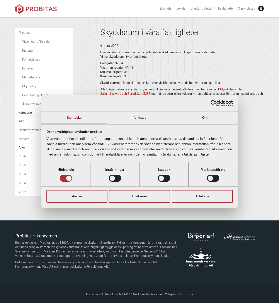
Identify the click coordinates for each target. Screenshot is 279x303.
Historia (27, 50)
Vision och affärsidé (36, 41)
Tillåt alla (202, 196)
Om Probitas (246, 8)
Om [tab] (205, 117)
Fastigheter (226, 8)
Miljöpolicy (29, 86)
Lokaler (182, 8)
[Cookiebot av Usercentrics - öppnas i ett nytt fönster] (214, 103)
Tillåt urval (140, 196)
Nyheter (27, 68)
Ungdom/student (202, 8)
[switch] (115, 178)
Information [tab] (139, 117)
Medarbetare (31, 77)
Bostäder (166, 8)
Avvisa (77, 196)
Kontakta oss (31, 59)
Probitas (25, 32)
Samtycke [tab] (74, 117)
